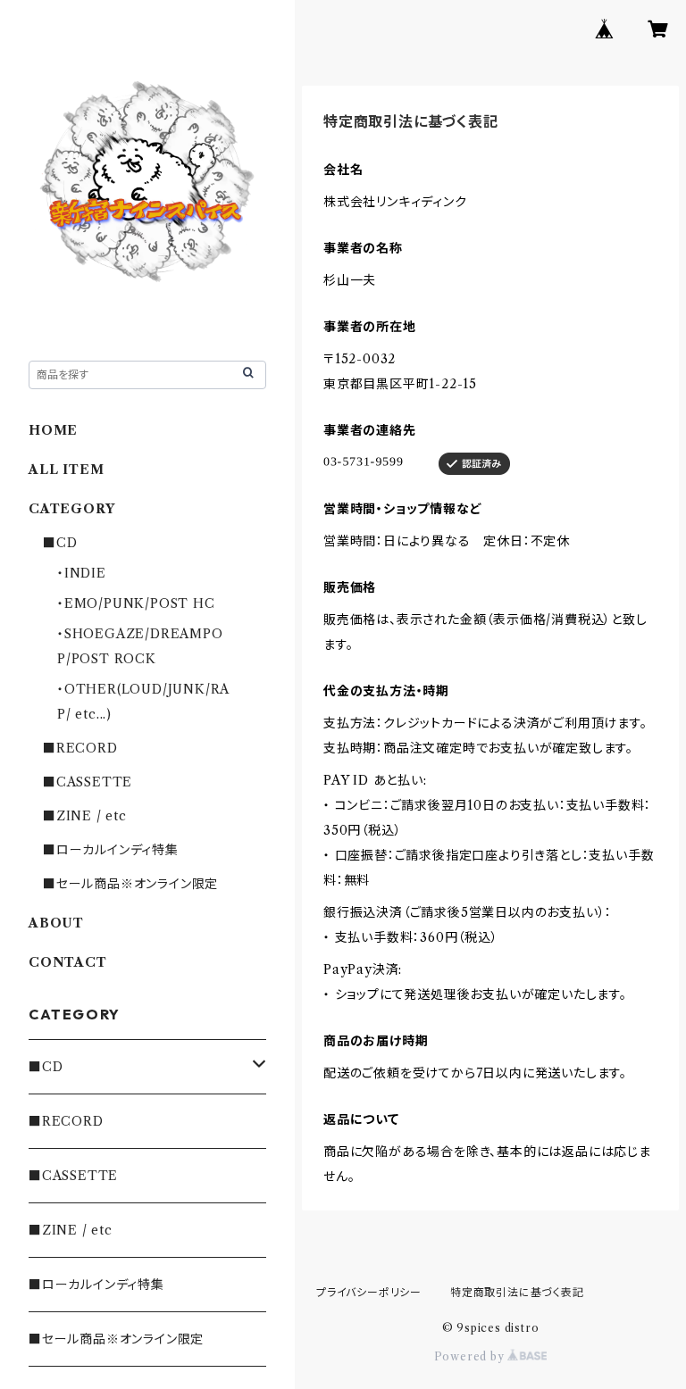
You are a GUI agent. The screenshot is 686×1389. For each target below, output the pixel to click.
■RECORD (80, 748)
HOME (53, 430)
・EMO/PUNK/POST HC (136, 603)
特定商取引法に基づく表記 (517, 1292)
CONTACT (68, 962)
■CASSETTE (87, 782)
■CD (60, 543)
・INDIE (81, 573)
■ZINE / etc (85, 816)
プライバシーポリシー (369, 1292)
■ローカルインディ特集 (111, 850)
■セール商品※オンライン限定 (130, 884)
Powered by (471, 1356)
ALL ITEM (66, 470)
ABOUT (56, 923)
